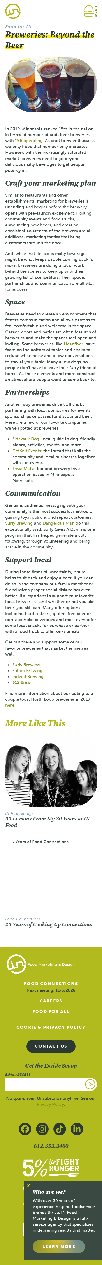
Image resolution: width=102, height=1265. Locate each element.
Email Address (19, 1074)
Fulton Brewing (27, 670)
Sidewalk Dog (25, 438)
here (9, 705)
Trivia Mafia (23, 468)
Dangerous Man (58, 523)
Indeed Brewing (28, 676)
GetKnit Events (26, 450)
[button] (93, 11)
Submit (90, 1084)
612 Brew (21, 682)
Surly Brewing (19, 523)
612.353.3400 (51, 1145)
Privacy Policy (50, 1104)
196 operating (29, 140)
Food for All (18, 26)
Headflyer (73, 343)
